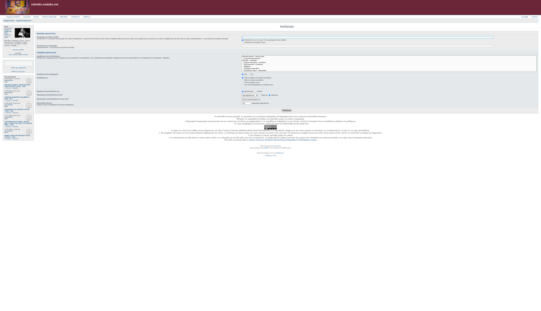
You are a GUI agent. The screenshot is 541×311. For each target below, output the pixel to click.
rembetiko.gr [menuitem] (75, 17)
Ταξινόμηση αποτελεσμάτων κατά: (50, 95)
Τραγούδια (26, 17)
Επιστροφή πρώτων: (44, 103)
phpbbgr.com (280, 153)
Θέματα (259, 91)
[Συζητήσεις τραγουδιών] (389, 69)
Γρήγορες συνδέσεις (13, 17)
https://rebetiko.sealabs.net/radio (18, 54)
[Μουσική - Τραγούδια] (389, 61)
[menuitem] (268, 155)
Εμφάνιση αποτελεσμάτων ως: (48, 91)
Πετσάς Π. (7, 34)
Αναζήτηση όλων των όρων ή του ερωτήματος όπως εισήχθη (265, 40)
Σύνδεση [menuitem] (534, 17)
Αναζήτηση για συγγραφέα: (47, 46)
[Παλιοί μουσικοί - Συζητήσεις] (389, 64)
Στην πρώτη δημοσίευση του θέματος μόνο (258, 85)
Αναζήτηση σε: (42, 78)
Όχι (251, 74)
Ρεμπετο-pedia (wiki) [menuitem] (49, 17)
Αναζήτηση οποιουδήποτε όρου (255, 42)
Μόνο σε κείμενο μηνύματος (253, 80)
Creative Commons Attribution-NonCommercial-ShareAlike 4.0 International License (282, 140)
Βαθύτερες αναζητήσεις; (18, 71)
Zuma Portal (277, 146)
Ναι (245, 74)
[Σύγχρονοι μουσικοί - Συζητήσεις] (389, 62)
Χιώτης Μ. (7, 36)
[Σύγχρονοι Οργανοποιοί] (389, 59)
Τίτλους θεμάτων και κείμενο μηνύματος (257, 78)
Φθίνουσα (274, 95)
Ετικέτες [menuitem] (36, 17)
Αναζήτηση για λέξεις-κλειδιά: (48, 37)
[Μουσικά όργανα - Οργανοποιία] (389, 57)
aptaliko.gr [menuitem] (86, 17)
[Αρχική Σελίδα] (17, 7)
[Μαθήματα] (389, 67)
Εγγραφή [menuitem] (525, 17)
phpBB (265, 148)
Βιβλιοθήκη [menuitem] (63, 17)
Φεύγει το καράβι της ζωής (8, 31)
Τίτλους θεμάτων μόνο (252, 82)
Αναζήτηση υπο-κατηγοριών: (48, 74)
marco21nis (9, 80)
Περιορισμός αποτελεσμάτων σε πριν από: (53, 99)
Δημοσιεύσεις (248, 91)
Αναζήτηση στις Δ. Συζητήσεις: (48, 56)
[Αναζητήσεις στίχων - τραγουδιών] (389, 71)
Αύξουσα (264, 95)
